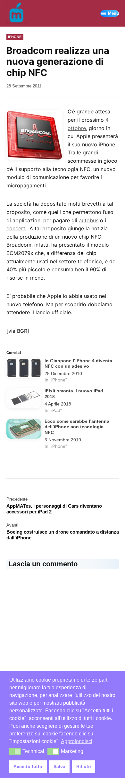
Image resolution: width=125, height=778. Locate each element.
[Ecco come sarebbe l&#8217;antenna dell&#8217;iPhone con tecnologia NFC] (23, 430)
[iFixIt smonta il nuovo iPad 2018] (23, 399)
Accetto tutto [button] (27, 766)
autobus (88, 220)
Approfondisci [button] (76, 741)
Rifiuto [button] (83, 766)
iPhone (14, 37)
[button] (15, 751)
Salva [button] (59, 766)
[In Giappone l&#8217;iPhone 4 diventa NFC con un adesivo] (23, 369)
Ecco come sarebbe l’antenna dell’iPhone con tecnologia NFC (77, 427)
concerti (16, 228)
